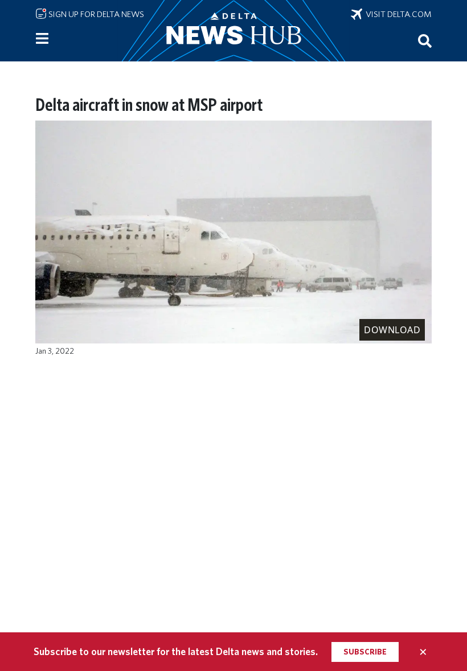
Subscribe (365, 651)
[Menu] (42, 38)
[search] (425, 40)
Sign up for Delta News (95, 14)
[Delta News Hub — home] (233, 30)
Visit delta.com (397, 14)
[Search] (425, 40)
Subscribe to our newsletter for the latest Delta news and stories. (176, 651)
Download (392, 330)
